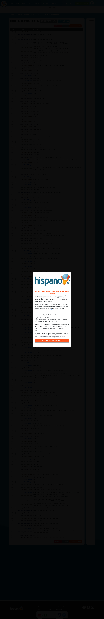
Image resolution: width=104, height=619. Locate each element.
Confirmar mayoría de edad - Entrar (52, 340)
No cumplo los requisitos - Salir (52, 344)
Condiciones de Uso (49, 310)
